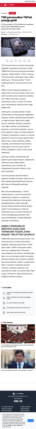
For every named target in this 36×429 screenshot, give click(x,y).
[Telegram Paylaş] (20, 61)
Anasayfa (4, 13)
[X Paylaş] (11, 61)
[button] (2, 5)
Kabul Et (30, 420)
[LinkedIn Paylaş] (15, 61)
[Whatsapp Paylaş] (24, 61)
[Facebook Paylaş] (7, 61)
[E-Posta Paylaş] (29, 61)
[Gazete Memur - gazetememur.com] (9, 5)
